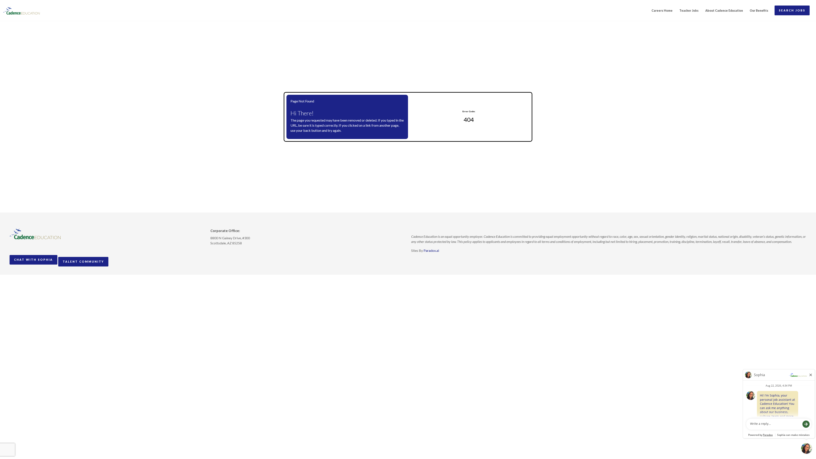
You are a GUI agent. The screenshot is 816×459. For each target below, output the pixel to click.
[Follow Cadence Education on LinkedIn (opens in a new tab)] (229, 252)
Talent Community (83, 261)
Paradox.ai (431, 250)
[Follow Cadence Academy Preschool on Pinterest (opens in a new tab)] (221, 252)
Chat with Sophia (33, 259)
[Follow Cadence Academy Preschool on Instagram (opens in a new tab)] (213, 252)
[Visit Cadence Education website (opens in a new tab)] (21, 10)
